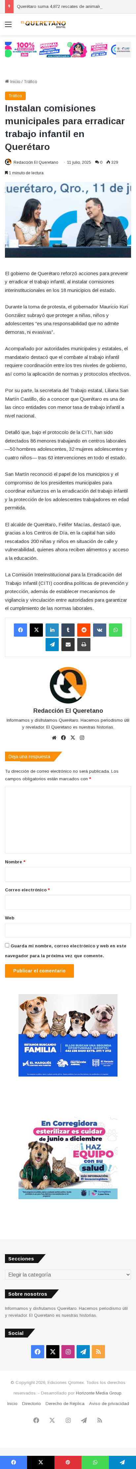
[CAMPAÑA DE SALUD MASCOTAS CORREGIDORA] (68, 1197)
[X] (36, 630)
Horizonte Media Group (98, 1393)
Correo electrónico (27, 889)
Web (9, 917)
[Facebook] (20, 630)
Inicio (14, 81)
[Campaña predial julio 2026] (68, 49)
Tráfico (30, 81)
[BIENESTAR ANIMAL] (68, 1075)
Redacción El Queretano (36, 162)
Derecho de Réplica (65, 1403)
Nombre (15, 861)
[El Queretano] (43, 24)
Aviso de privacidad (109, 1403)
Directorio (31, 1403)
